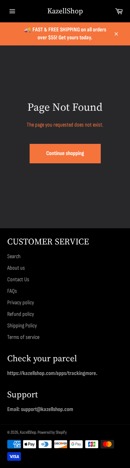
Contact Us (18, 279)
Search (14, 256)
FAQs (12, 291)
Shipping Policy (22, 325)
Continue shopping (65, 153)
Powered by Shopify (52, 432)
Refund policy (20, 314)
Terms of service (23, 337)
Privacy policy (20, 302)
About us (16, 268)
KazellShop (65, 11)
